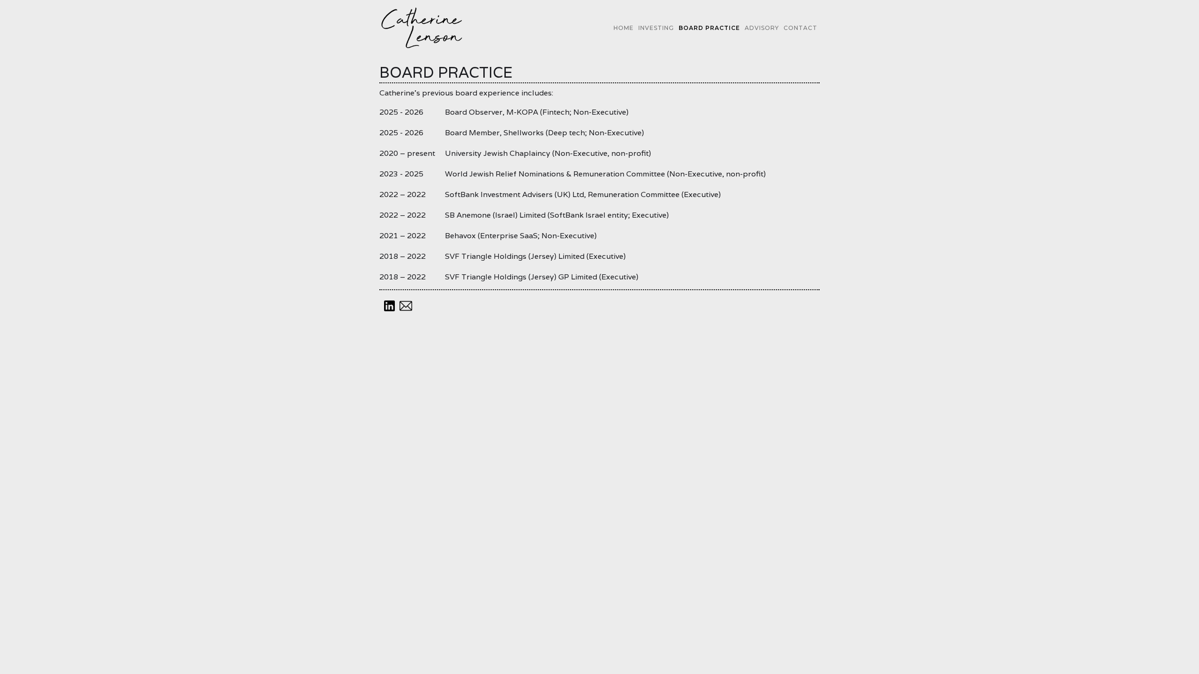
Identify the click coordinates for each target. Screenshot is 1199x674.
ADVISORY (762, 27)
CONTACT (800, 27)
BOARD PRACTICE (709, 27)
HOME (624, 27)
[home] (422, 28)
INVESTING (656, 27)
